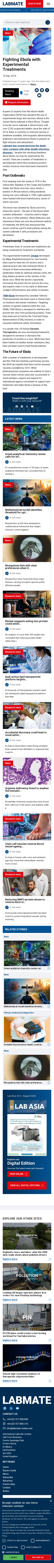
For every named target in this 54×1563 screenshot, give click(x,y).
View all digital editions (25, 1185)
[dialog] (27, 1530)
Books (6, 1491)
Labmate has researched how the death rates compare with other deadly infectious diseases (26, 149)
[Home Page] (13, 3)
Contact (6, 1487)
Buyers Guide (9, 1470)
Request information (17, 102)
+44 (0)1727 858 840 (17, 1419)
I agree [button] (13, 1557)
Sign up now (34, 4)
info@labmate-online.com (19, 1428)
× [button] (51, 1501)
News (33, 84)
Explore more (10, 1259)
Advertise (8, 1480)
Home (6, 1467)
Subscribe (8, 1477)
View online (16, 1174)
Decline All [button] (38, 1557)
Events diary (9, 1484)
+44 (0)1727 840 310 (17, 1423)
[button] (27, 1552)
